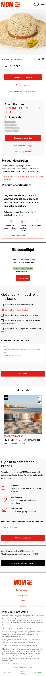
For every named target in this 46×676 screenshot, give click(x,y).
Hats (32, 177)
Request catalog (23, 85)
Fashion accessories (19, 177)
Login (6, 235)
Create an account (18, 235)
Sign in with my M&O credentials (23, 563)
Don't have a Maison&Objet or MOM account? (22, 522)
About (23, 600)
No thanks (7, 672)
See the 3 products (23, 152)
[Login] (38, 5)
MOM (10, 4)
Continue (23, 374)
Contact (23, 606)
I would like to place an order (24, 91)
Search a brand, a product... (34, 4)
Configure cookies (23, 590)
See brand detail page (23, 145)
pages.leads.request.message (15, 340)
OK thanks (38, 672)
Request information (23, 138)
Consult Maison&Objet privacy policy (14, 664)
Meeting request (23, 278)
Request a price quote (23, 77)
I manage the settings (23, 672)
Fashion (5, 177)
